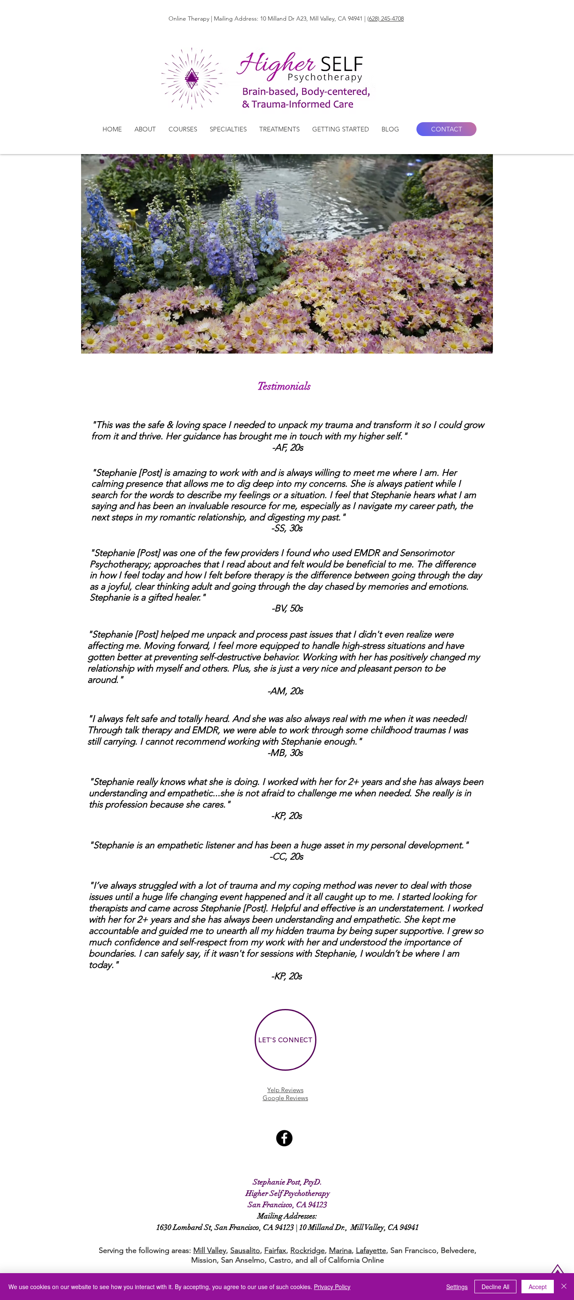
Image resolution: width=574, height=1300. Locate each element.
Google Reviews (285, 1098)
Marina (340, 1250)
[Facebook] (284, 1138)
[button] (145, 129)
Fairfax (275, 1250)
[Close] (564, 1286)
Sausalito (245, 1250)
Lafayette (371, 1250)
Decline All (495, 1286)
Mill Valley (209, 1250)
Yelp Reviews (285, 1090)
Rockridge (307, 1250)
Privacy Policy (332, 1286)
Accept (538, 1286)
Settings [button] (457, 1286)
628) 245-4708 (386, 18)
